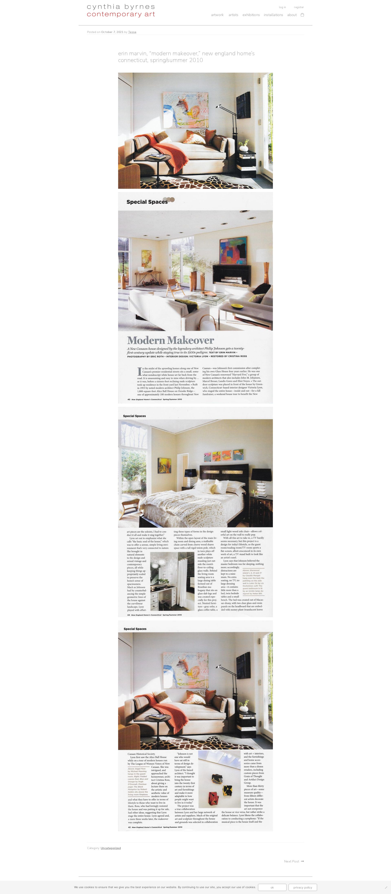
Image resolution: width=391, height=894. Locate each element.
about (292, 14)
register (299, 7)
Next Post (291, 861)
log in (282, 7)
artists (233, 14)
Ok (272, 887)
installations (273, 14)
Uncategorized (111, 848)
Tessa (132, 32)
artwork (217, 14)
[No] (386, 887)
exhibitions (251, 14)
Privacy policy (302, 887)
